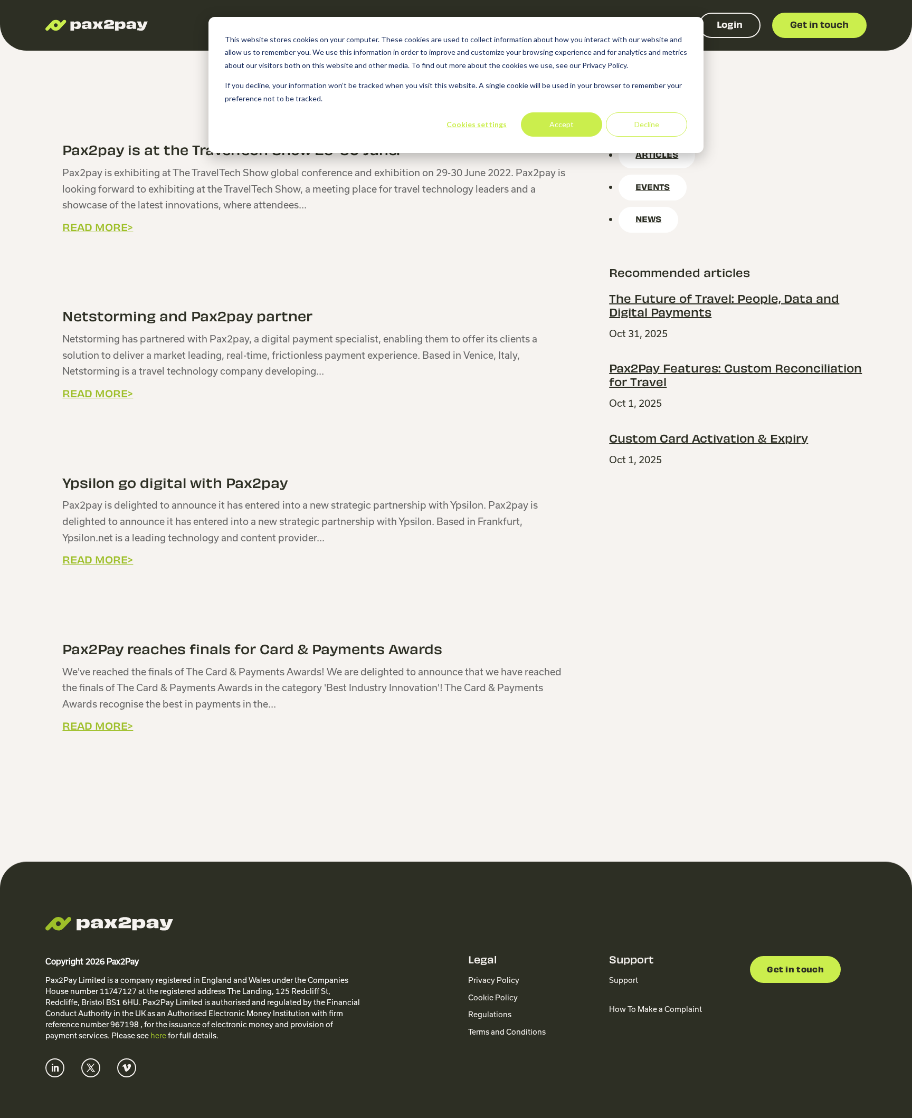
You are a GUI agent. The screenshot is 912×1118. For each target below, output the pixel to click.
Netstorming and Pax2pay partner (187, 318)
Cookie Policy (493, 997)
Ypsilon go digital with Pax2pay (175, 485)
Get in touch (795, 970)
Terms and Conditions (507, 1032)
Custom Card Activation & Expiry (708, 440)
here (158, 1035)
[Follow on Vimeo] (126, 1067)
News (648, 220)
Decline (646, 124)
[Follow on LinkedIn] (54, 1067)
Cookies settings (476, 124)
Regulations (489, 1014)
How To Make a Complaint (655, 1009)
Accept (561, 124)
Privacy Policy (493, 980)
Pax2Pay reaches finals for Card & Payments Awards (252, 651)
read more (95, 229)
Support (623, 980)
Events (652, 188)
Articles (656, 156)
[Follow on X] (90, 1067)
